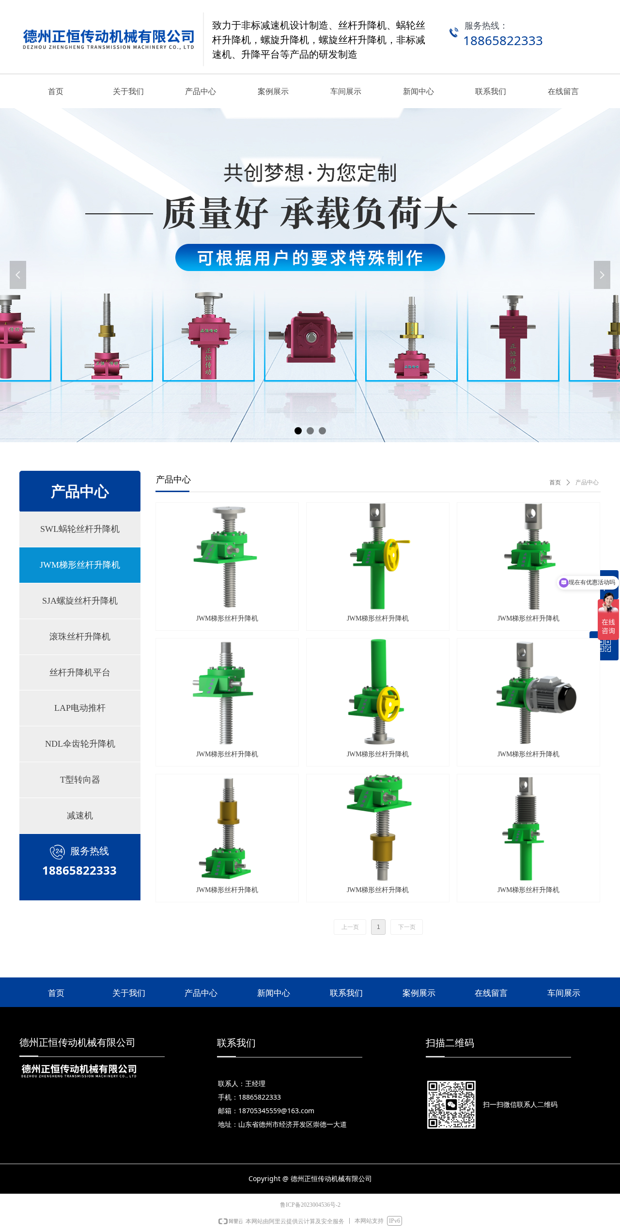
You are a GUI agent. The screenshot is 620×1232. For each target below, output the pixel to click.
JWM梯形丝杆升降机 (80, 565)
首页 (555, 482)
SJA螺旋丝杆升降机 (80, 601)
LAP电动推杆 (80, 708)
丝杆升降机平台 (79, 672)
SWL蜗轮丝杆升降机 (80, 529)
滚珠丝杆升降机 (79, 636)
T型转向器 (80, 779)
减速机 (80, 815)
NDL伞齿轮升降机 (80, 744)
